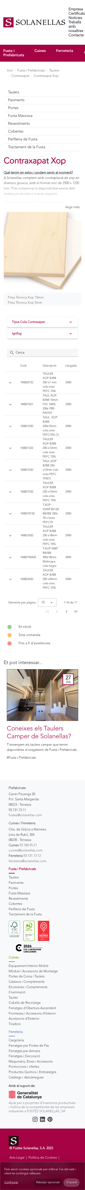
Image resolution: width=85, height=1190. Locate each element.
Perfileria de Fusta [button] (22, 139)
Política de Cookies (42, 1157)
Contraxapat (20, 76)
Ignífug (16, 333)
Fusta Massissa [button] (20, 116)
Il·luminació (17, 992)
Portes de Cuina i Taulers (27, 976)
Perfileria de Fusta (22, 909)
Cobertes (15, 904)
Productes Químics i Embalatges (32, 1072)
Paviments (16, 883)
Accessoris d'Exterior (24, 1019)
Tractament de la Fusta (25, 914)
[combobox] (47, 603)
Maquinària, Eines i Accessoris (31, 1061)
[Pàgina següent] (66, 611)
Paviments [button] (16, 100)
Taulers (54, 70)
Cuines (40, 51)
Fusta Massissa (19, 893)
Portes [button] (13, 108)
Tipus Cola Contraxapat (28, 322)
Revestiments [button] (19, 124)
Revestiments (18, 899)
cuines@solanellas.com (26, 850)
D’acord (71, 1182)
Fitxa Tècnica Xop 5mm (25, 303)
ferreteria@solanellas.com (27, 861)
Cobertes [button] (16, 131)
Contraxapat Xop (46, 76)
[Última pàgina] (75, 611)
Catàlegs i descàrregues (26, 1077)
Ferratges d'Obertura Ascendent (32, 1008)
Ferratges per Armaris (24, 1051)
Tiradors (15, 1024)
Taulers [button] (13, 92)
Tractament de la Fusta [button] (26, 147)
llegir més (72, 207)
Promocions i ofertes (24, 1067)
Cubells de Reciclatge (25, 1003)
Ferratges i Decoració (24, 1056)
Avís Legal (16, 1157)
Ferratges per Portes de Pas (29, 1046)
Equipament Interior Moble (28, 966)
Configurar (11, 1182)
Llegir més (18, 713)
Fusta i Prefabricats (13, 53)
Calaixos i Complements (27, 982)
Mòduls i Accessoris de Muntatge (33, 971)
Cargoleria (16, 1040)
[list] (42, 635)
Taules (13, 998)
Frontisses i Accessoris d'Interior (32, 1013)
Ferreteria (64, 51)
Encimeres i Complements (28, 987)
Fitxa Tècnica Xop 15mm (26, 297)
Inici (10, 70)
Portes (13, 888)
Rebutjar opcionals (48, 1182)
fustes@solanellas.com (25, 815)
